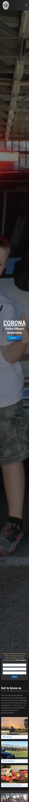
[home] (6, 5)
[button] (26, 5)
